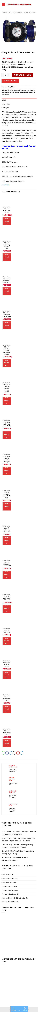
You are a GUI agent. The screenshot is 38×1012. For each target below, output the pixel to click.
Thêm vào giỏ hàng (22, 75)
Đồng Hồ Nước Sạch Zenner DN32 (7, 564)
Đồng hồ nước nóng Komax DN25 (7, 529)
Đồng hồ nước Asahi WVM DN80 (6, 598)
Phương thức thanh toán (10, 890)
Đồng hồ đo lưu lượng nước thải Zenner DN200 (6, 388)
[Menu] (3, 4)
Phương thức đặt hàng (9, 886)
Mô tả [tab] (4, 100)
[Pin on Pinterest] (18, 753)
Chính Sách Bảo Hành (9, 882)
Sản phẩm (17, 13)
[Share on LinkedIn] (21, 753)
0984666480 (12, 67)
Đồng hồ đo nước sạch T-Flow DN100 (6, 280)
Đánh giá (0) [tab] (6, 104)
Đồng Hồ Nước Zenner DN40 (7, 732)
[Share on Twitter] (10, 753)
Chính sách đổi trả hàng (10, 878)
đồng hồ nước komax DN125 (18, 92)
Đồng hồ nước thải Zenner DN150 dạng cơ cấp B (6, 350)
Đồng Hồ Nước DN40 (6, 631)
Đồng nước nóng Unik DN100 (6, 664)
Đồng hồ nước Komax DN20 (6, 698)
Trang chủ (6, 13)
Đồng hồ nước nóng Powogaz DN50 (6, 245)
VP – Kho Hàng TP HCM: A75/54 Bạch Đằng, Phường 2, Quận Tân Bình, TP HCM (17, 846)
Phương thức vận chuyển (10, 894)
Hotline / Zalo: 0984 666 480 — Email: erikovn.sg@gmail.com (15, 859)
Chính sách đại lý (7, 875)
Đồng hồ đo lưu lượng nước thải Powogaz (6, 459)
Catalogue (5, 108)
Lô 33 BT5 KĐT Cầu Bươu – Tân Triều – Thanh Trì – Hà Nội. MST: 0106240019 (19, 833)
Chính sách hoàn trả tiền (10, 902)
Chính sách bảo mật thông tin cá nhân (15, 898)
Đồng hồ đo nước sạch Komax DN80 (7, 314)
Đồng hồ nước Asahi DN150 (6, 210)
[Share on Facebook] (7, 753)
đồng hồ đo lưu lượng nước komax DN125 (16, 90)
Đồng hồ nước (30, 13)
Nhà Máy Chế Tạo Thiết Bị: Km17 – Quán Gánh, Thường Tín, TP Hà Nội (18, 852)
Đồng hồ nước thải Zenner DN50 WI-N (7, 494)
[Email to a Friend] (14, 753)
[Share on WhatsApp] (3, 753)
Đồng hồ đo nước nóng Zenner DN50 (7, 424)
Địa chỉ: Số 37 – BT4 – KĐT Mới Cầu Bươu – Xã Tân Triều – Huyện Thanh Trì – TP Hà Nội (18, 839)
